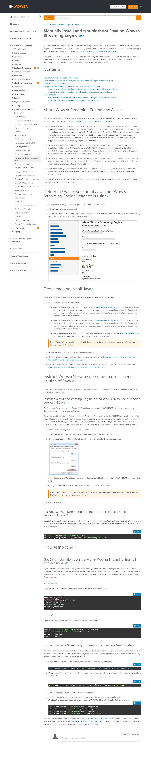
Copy (137, 532)
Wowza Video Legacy (19, 256)
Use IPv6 (18, 217)
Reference (27, 228)
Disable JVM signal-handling (25, 224)
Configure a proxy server (24, 172)
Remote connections (23, 154)
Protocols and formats (22, 79)
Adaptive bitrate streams (26, 83)
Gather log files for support (25, 220)
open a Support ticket (104, 719)
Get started (18, 57)
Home (46, 25)
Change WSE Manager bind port (27, 179)
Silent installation (21, 135)
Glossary (15, 24)
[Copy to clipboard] (121, 110)
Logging (17, 232)
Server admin (19, 113)
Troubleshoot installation (24, 120)
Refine (47, 18)
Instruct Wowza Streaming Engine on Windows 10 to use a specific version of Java (83, 89)
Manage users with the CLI (25, 143)
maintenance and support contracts (86, 721)
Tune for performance (23, 128)
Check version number (23, 194)
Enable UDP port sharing (24, 183)
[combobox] (95, 17)
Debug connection (22, 213)
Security (17, 106)
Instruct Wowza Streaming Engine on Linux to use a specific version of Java (80, 92)
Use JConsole (20, 198)
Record (16, 98)
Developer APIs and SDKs (21, 38)
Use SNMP (19, 202)
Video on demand (21, 91)
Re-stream (18, 76)
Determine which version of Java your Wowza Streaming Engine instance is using (78, 81)
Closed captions (20, 94)
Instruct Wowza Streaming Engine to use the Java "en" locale (74, 100)
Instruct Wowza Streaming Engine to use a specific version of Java (72, 86)
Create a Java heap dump (24, 164)
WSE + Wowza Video (21, 49)
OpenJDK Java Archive (129, 333)
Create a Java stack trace (24, 168)
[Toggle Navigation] (40, 16)
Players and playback (22, 102)
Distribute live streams (26, 68)
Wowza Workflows (18, 270)
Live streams (18, 64)
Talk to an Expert (118, 7)
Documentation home (21, 17)
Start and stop (20, 117)
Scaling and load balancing (24, 109)
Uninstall (18, 132)
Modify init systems (22, 190)
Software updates (20, 53)
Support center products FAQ (24, 31)
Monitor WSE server (22, 151)
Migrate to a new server (26, 175)
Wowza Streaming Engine (22, 45)
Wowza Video (16, 249)
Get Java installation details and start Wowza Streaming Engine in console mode (82, 98)
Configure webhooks (23, 139)
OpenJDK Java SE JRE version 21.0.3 (110, 307)
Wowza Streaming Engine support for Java (98, 51)
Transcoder (18, 87)
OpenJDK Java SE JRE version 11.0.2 (110, 320)
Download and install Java (55, 83)
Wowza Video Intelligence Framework (21, 240)
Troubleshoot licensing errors (26, 124)
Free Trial (133, 7)
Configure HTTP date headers (26, 205)
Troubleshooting (50, 95)
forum (89, 719)
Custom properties (22, 147)
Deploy (16, 60)
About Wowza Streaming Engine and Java (61, 78)
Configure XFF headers (23, 209)
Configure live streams (22, 72)
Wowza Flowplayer (18, 263)
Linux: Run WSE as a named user (27, 186)
